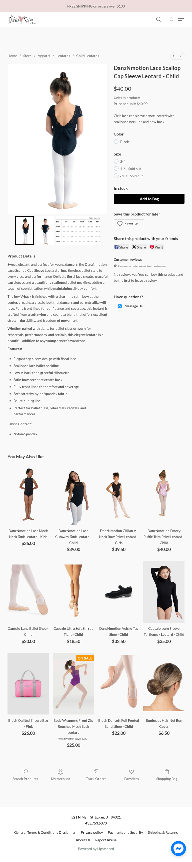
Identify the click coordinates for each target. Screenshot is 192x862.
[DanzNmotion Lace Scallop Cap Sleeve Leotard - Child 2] (78, 230)
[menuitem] (173, 56)
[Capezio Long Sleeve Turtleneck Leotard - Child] (163, 592)
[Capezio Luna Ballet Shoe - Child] (28, 592)
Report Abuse (105, 840)
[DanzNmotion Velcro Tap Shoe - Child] (118, 592)
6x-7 (131, 176)
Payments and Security (125, 832)
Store (27, 56)
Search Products (25, 778)
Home (12, 56)
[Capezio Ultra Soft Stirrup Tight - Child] (73, 592)
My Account (60, 778)
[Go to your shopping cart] (172, 19)
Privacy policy (92, 832)
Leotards (63, 56)
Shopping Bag (166, 778)
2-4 (123, 161)
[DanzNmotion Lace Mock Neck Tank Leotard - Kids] (28, 494)
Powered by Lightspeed (96, 848)
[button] (22, 19)
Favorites (131, 778)
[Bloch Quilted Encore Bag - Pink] (28, 683)
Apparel (44, 56)
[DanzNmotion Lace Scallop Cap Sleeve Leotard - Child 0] (24, 230)
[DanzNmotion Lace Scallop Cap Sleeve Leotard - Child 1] (45, 230)
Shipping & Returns (163, 832)
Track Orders (96, 778)
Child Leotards (87, 56)
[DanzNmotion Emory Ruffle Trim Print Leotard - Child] (163, 494)
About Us (83, 840)
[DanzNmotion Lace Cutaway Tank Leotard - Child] (73, 494)
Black (124, 142)
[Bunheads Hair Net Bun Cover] (163, 683)
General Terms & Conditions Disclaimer (45, 832)
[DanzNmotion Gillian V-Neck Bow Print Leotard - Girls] (118, 494)
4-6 (130, 168)
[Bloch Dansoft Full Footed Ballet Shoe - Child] (118, 683)
